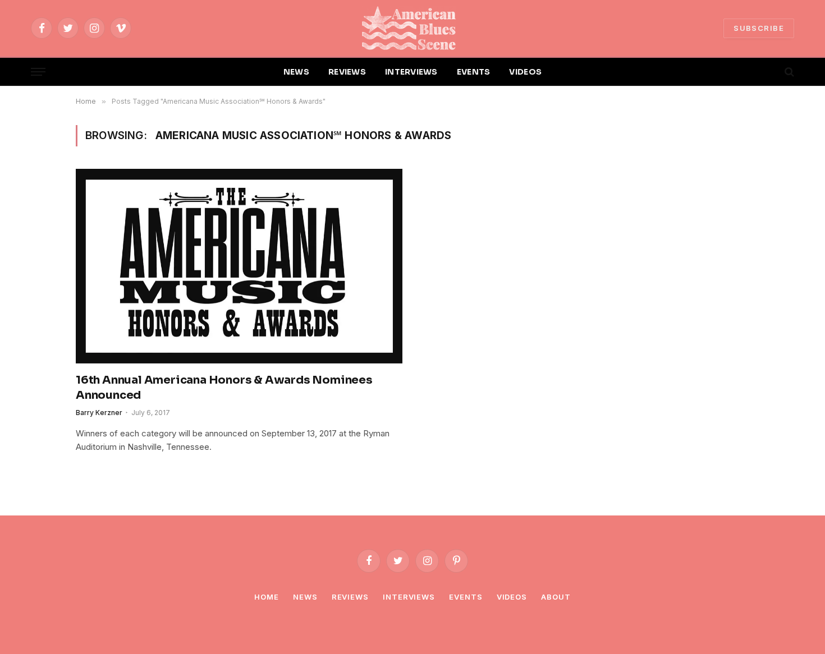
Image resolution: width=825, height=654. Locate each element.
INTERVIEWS (411, 72)
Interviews (409, 596)
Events (465, 596)
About (556, 596)
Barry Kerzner (99, 412)
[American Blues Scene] (412, 28)
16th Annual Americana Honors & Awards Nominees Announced (224, 387)
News (305, 596)
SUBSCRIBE (759, 28)
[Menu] (38, 72)
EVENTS (474, 72)
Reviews (350, 596)
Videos (512, 596)
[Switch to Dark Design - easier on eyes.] (770, 72)
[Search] (788, 72)
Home (266, 596)
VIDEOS (525, 72)
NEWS (296, 72)
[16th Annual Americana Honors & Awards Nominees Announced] (239, 266)
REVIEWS (347, 72)
